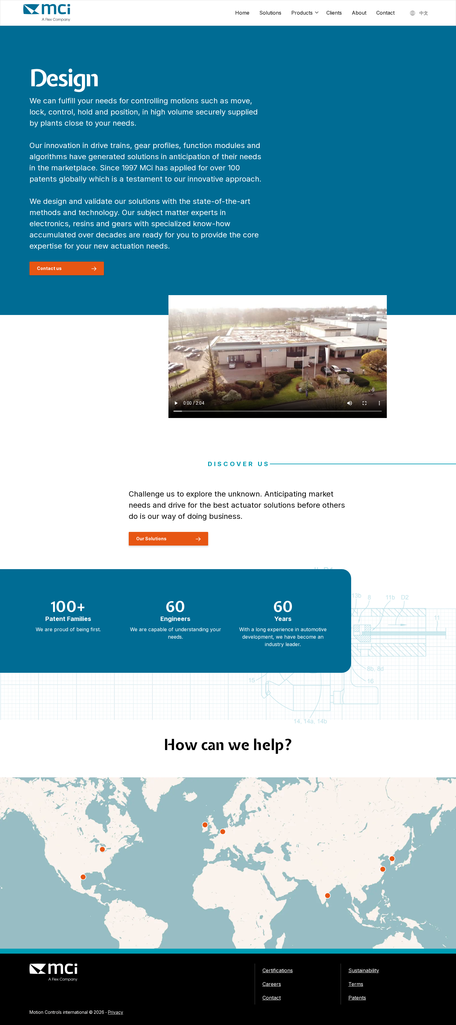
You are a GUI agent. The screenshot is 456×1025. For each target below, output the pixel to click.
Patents (357, 998)
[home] (46, 13)
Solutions (270, 13)
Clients (334, 13)
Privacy (115, 1012)
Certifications (277, 970)
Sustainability (363, 970)
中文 (423, 13)
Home (242, 13)
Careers (271, 984)
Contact (385, 13)
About (359, 13)
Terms (355, 984)
